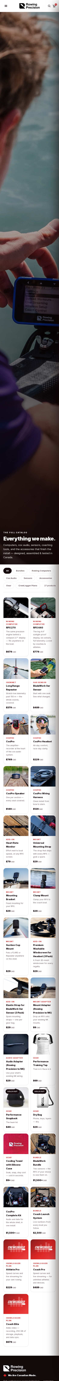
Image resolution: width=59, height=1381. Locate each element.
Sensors (28, 578)
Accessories (45, 578)
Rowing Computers (41, 570)
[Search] (49, 5)
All (7, 570)
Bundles (20, 570)
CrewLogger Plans (27, 585)
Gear (8, 585)
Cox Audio (11, 578)
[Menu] (5, 5)
